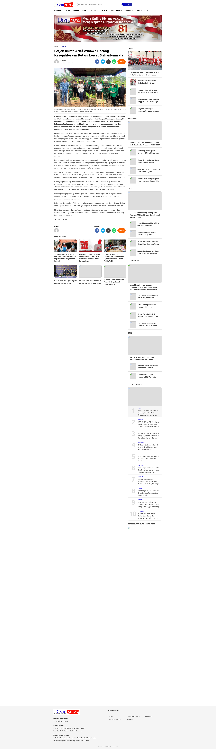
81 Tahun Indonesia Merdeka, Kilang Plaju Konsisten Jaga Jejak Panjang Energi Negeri (148, 243)
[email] (108, 61)
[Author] (56, 61)
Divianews (63, 60)
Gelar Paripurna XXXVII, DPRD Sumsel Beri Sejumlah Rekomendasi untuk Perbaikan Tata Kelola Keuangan (148, 171)
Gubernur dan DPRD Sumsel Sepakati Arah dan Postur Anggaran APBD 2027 (145, 144)
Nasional (63, 46)
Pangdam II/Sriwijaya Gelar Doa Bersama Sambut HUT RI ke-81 (148, 91)
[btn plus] (124, 70)
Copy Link (121, 61)
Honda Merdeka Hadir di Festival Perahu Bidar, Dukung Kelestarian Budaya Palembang (148, 315)
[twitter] (103, 61)
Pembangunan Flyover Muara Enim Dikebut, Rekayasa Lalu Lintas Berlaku (148, 493)
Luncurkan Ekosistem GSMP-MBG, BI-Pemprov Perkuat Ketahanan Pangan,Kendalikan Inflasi (148, 459)
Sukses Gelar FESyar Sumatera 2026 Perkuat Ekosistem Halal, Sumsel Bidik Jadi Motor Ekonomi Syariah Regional (148, 376)
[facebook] (97, 61)
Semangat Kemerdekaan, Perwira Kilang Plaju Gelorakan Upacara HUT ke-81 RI (148, 234)
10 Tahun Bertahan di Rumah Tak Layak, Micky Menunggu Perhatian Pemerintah (148, 447)
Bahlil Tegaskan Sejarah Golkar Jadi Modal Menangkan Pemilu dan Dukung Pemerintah (148, 152)
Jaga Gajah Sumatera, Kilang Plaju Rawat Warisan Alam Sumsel (148, 252)
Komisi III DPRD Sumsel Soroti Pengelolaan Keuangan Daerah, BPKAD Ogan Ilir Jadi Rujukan (148, 161)
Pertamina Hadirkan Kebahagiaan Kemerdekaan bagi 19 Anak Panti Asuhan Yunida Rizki (114, 258)
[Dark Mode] (161, 3)
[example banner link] (66, 714)
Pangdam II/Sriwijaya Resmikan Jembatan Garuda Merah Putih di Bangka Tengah (148, 110)
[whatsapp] (114, 61)
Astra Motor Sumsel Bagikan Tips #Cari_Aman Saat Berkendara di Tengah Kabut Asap (147, 297)
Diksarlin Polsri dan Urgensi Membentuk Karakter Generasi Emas (147, 367)
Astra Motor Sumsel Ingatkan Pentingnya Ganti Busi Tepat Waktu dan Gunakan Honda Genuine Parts (89, 258)
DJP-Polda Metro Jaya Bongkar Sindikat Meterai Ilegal (65, 282)
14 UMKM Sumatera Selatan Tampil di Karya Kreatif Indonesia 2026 (114, 282)
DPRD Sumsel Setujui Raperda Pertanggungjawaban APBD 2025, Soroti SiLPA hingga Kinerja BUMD (148, 180)
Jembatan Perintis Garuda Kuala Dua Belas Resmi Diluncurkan (146, 82)
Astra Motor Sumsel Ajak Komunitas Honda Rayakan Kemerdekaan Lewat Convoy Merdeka (147, 325)
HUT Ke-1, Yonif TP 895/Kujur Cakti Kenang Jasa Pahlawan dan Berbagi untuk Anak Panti (148, 424)
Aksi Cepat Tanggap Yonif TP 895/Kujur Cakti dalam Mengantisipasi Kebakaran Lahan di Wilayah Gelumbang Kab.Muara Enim (148, 413)
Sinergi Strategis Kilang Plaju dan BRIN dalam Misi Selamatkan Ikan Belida (148, 224)
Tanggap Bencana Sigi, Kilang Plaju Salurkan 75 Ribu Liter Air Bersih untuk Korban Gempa (145, 215)
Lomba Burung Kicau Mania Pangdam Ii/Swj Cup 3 (147, 306)
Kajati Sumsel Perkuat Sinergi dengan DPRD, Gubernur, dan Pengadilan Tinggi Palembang (148, 505)
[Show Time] (74, 63)
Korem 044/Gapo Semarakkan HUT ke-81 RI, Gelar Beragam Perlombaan (145, 74)
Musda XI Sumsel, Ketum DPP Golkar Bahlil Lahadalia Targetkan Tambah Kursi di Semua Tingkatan (148, 516)
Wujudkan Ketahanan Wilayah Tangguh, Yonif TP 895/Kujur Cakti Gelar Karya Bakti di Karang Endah (148, 101)
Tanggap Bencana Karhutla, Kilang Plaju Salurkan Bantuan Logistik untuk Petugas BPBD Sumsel (65, 258)
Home (56, 46)
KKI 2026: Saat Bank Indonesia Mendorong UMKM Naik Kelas (90, 282)
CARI (127, 4)
